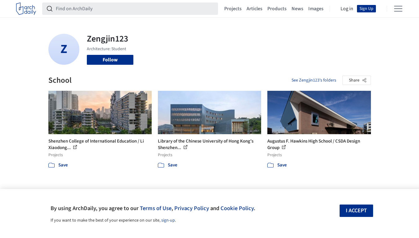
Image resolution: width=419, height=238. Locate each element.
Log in (347, 8)
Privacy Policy (191, 208)
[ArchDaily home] (26, 8)
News (297, 8)
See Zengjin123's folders (314, 80)
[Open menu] (398, 9)
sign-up (168, 220)
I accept (356, 210)
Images (315, 8)
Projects (233, 8)
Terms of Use (156, 208)
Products (277, 8)
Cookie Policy (237, 208)
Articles (254, 8)
